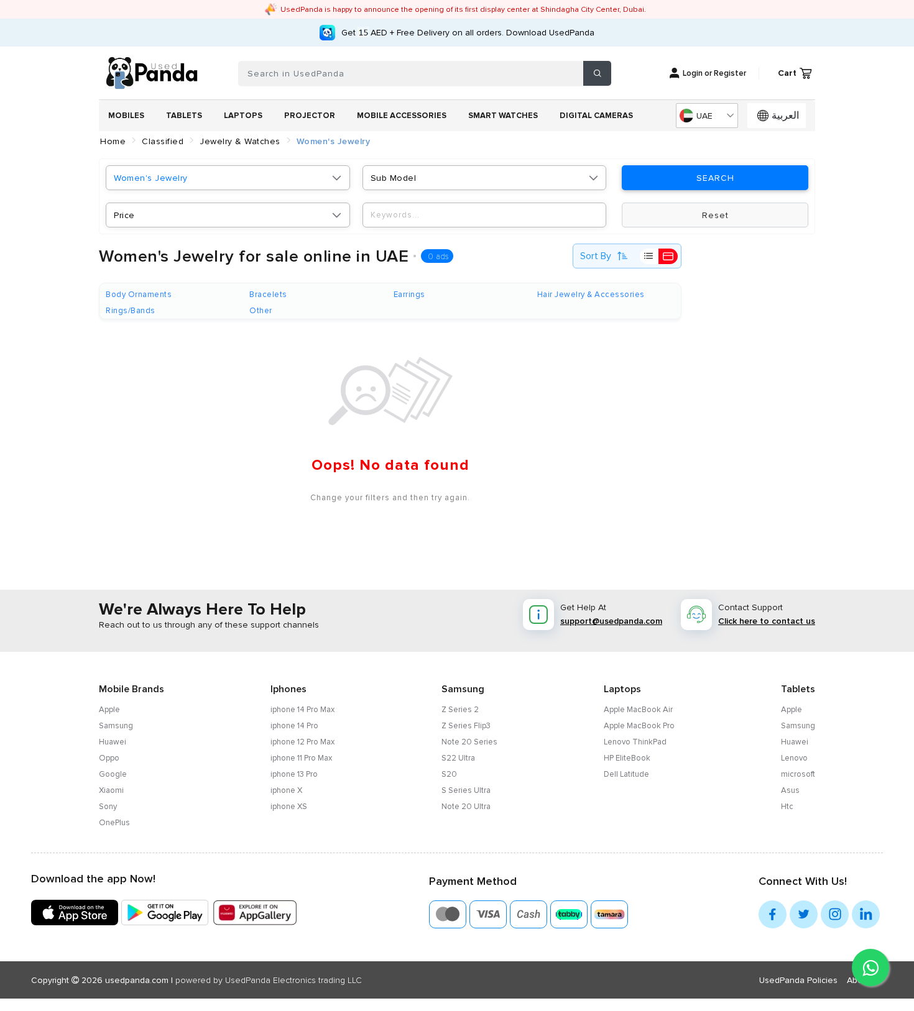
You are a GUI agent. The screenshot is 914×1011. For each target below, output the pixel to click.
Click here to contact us (766, 621)
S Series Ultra (466, 790)
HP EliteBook (627, 758)
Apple (109, 710)
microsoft (798, 774)
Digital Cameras (596, 116)
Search (715, 178)
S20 (449, 774)
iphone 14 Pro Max (302, 710)
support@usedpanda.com (611, 621)
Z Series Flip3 (466, 726)
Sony (108, 807)
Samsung (116, 726)
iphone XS (288, 807)
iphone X (286, 790)
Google (113, 774)
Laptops (243, 116)
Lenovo (794, 758)
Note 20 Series (469, 742)
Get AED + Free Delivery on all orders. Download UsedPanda (467, 32)
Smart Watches (503, 116)
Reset (715, 215)
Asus (790, 790)
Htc (787, 807)
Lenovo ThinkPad (635, 742)
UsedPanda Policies (798, 980)
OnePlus (114, 823)
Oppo (109, 758)
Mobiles (126, 116)
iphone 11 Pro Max (301, 758)
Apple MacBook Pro (639, 726)
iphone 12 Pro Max (302, 742)
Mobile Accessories (401, 116)
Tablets (184, 116)
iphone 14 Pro (294, 726)
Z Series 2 (460, 710)
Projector (309, 116)
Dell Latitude (626, 774)
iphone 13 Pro (294, 774)
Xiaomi (111, 790)
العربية (785, 115)
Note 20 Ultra (466, 807)
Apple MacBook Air (638, 710)
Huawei (112, 742)
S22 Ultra (458, 758)
